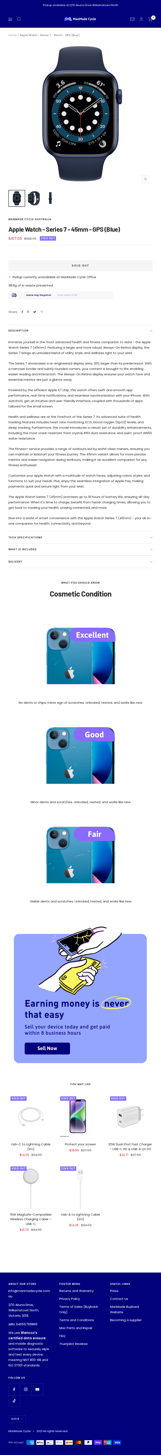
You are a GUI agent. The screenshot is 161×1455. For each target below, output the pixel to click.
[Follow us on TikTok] (14, 1401)
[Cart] (150, 19)
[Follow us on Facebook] (14, 1389)
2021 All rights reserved (52, 1431)
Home (12, 35)
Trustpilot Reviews (73, 1344)
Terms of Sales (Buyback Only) (78, 1309)
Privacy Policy (69, 1299)
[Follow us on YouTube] (37, 1389)
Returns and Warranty (76, 1291)
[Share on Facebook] (22, 311)
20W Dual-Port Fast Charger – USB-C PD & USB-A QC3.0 (130, 1146)
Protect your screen (80, 1144)
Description (18, 330)
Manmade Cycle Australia (29, 219)
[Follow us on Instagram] (25, 1389)
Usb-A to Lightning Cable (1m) (80, 1216)
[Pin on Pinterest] (28, 311)
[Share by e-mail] (41, 311)
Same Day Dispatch (38, 295)
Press (114, 1291)
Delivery (15, 561)
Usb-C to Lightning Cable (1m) (31, 1146)
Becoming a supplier (126, 1320)
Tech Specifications (25, 537)
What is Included (22, 549)
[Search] (19, 19)
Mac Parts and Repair (75, 1328)
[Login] (141, 19)
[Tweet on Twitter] (34, 311)
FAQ (62, 1336)
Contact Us (119, 1299)
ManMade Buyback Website (124, 1309)
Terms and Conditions (76, 1320)
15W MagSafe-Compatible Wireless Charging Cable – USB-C (31, 1219)
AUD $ (15, 1419)
